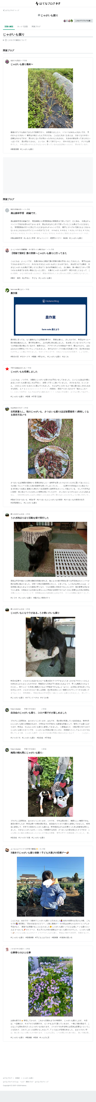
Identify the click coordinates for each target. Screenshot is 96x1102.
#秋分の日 (15, 356)
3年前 (26, 408)
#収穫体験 (30, 937)
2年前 (28, 949)
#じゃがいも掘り (27, 149)
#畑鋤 (34, 356)
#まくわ (65, 356)
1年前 (27, 289)
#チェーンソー (42, 238)
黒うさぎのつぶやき (17, 514)
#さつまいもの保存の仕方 (74, 500)
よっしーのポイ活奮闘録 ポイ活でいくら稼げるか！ (29, 249)
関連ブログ (36, 26)
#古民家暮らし (16, 503)
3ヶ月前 (51, 249)
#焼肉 (35, 1037)
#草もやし (42, 356)
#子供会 (48, 738)
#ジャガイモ (15, 738)
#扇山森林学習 (16, 238)
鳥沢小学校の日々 (17, 209)
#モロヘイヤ (25, 356)
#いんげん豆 (44, 1037)
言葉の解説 (8, 26)
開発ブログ (29, 1082)
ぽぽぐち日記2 (15, 60)
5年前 (44, 709)
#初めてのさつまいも (19, 500)
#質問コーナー (56, 238)
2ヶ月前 (27, 209)
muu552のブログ (16, 408)
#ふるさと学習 (29, 238)
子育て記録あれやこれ (18, 368)
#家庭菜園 (15, 149)
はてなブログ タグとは (10, 1082)
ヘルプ (22, 1082)
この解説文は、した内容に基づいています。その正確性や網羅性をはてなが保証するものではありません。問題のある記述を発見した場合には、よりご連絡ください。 (15, 40)
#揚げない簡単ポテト (41, 598)
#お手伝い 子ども (29, 278)
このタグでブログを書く (83, 21)
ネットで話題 (22, 26)
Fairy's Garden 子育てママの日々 (26, 709)
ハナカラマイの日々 (17, 949)
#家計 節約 (15, 278)
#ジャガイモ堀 (24, 837)
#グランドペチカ (32, 698)
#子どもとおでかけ (42, 937)
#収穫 (28, 396)
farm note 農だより (17, 289)
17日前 (24, 60)
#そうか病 (44, 698)
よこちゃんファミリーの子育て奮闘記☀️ (24, 849)
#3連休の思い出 (66, 937)
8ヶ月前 (42, 849)
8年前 (44, 749)
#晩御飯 (29, 1037)
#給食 (65, 238)
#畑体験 (55, 937)
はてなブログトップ (41, 1082)
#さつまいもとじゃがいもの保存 (49, 500)
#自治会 (40, 738)
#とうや (14, 598)
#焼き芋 (32, 500)
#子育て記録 (37, 396)
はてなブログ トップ (12, 10)
